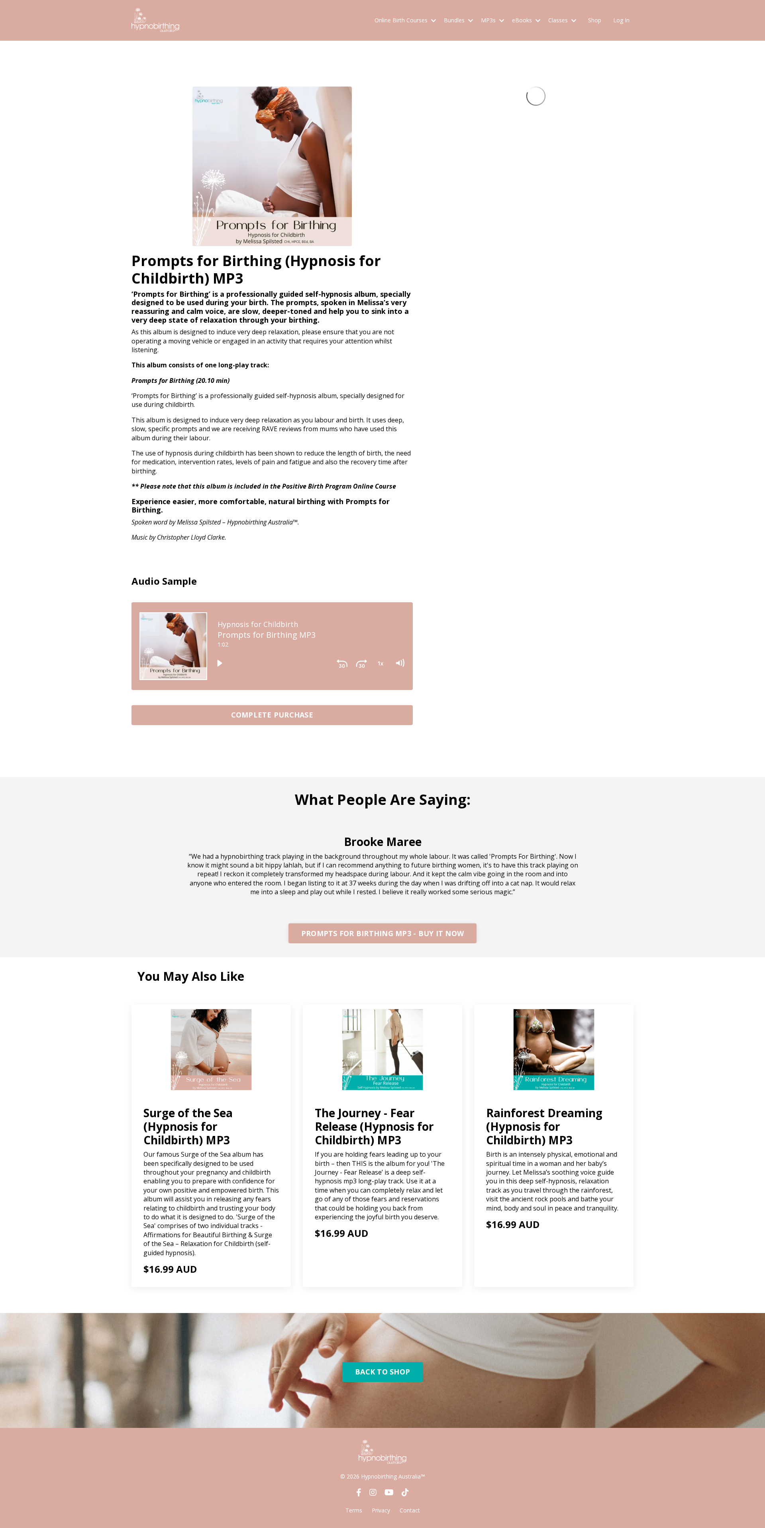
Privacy (381, 1510)
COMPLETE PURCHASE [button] (272, 715)
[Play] (219, 663)
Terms (353, 1510)
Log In (621, 20)
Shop (594, 20)
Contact (410, 1510)
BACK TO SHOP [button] (382, 1371)
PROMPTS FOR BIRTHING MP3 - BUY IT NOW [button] (382, 933)
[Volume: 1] (399, 663)
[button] (272, 712)
